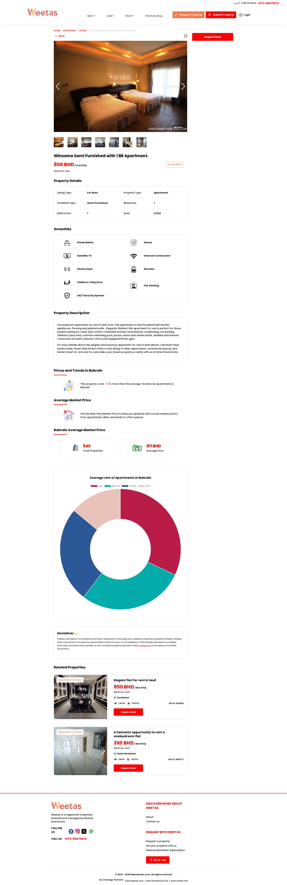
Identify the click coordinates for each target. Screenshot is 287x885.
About (149, 817)
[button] (183, 86)
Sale (109, 16)
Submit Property (223, 14)
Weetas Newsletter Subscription (165, 850)
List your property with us (161, 845)
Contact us (153, 821)
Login (247, 14)
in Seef (83, 30)
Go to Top (159, 860)
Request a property (158, 841)
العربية (236, 3)
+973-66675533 (268, 3)
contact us (144, 645)
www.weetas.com (134, 880)
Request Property (191, 14)
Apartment (69, 30)
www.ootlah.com (179, 880)
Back (61, 36)
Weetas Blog (153, 16)
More (128, 16)
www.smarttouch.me (157, 880)
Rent (90, 16)
